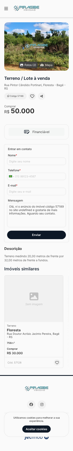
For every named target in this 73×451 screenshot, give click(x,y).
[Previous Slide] (7, 46)
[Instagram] (42, 404)
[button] (36, 46)
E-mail (12, 185)
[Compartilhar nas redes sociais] (41, 96)
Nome (12, 155)
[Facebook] (31, 404)
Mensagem (15, 200)
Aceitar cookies (36, 429)
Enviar (36, 235)
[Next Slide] (65, 46)
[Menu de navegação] (6, 8)
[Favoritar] (32, 96)
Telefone (14, 170)
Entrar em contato (20, 149)
